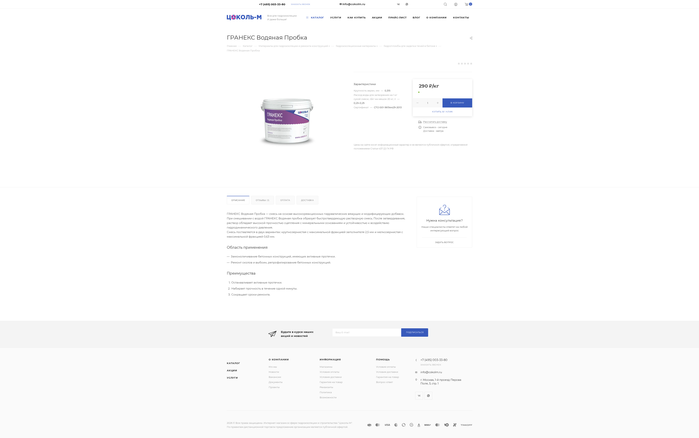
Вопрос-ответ (384, 382)
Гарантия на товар (331, 382)
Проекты (274, 387)
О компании (279, 359)
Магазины (326, 366)
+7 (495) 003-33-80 (272, 4)
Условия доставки (331, 377)
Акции (232, 370)
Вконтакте (419, 396)
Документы (276, 382)
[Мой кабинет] (455, 5)
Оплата (285, 200)
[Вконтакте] (398, 4)
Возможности (328, 397)
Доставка (307, 200)
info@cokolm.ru (353, 4)
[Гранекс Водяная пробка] (287, 121)
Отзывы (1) (262, 200)
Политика (326, 392)
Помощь (383, 359)
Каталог (233, 363)
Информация (330, 359)
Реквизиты (326, 387)
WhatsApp (407, 4)
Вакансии (275, 377)
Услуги (232, 377)
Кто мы (273, 366)
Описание (238, 200)
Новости (274, 371)
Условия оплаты (329, 371)
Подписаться (415, 332)
